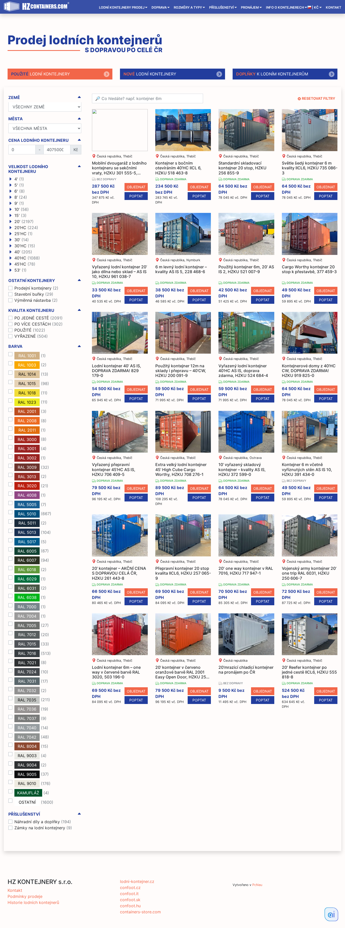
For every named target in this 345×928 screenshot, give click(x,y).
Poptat (136, 196)
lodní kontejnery (40, 73)
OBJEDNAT (136, 187)
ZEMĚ (14, 97)
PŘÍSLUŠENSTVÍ (221, 7)
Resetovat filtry (318, 98)
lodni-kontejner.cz (137, 881)
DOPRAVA (159, 7)
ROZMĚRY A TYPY (188, 7)
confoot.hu (130, 905)
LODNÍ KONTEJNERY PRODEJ (121, 7)
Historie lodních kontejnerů (33, 902)
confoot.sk (130, 899)
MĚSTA (15, 119)
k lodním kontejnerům (272, 73)
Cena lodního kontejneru (38, 140)
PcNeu (257, 885)
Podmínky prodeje (25, 896)
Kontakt (333, 7)
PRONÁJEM (250, 7)
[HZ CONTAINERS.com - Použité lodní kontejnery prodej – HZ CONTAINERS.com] (38, 6)
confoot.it (129, 893)
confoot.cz (130, 887)
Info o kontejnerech (285, 7)
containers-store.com (140, 911)
